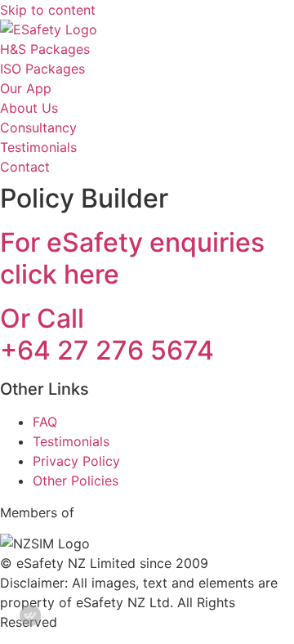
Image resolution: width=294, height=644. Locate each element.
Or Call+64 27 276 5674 (107, 333)
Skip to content (48, 10)
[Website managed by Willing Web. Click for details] (30, 615)
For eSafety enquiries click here (132, 257)
